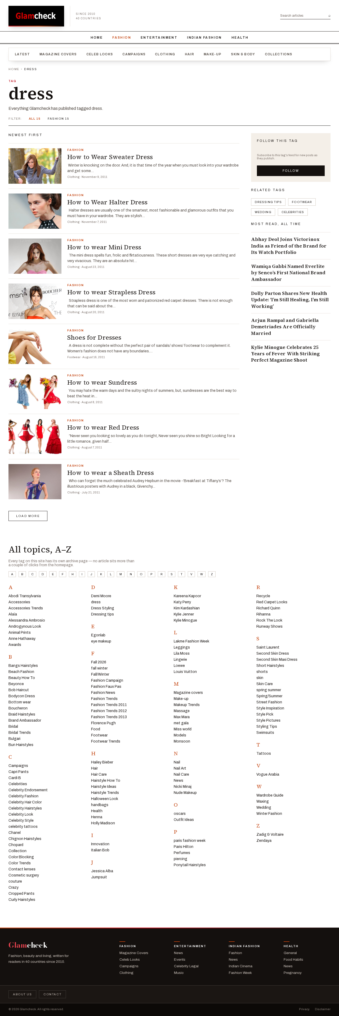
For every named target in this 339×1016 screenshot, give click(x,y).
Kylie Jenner (184, 614)
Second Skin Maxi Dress (276, 660)
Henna (96, 817)
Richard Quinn (268, 608)
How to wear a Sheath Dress (110, 472)
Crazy (13, 887)
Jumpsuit (99, 877)
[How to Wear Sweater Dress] (34, 165)
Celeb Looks (99, 54)
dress (96, 602)
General (290, 953)
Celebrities (293, 212)
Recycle (263, 596)
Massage (182, 711)
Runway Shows (269, 626)
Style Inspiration (270, 708)
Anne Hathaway (21, 639)
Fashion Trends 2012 (109, 711)
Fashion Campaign (107, 680)
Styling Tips (266, 727)
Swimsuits (265, 733)
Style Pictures (268, 720)
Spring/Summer (269, 696)
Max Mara (182, 717)
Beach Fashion (21, 672)
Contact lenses (21, 869)
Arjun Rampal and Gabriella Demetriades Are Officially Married (285, 326)
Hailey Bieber (102, 762)
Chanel (14, 833)
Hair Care (99, 774)
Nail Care (181, 774)
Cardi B (14, 778)
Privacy (304, 1009)
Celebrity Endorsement (28, 790)
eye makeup (101, 641)
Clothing (165, 54)
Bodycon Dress (21, 696)
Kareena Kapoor (187, 596)
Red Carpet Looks (271, 602)
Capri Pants (18, 772)
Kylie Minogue (185, 620)
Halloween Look (104, 799)
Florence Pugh (103, 723)
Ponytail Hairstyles (190, 865)
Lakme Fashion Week (191, 641)
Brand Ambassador (24, 720)
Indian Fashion (204, 37)
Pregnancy (293, 973)
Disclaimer (323, 1009)
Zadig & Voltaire (270, 835)
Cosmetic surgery (23, 875)
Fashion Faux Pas (106, 687)
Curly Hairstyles (21, 900)
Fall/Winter (100, 674)
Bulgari (14, 739)
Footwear (302, 202)
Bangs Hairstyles (23, 666)
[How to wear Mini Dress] (34, 256)
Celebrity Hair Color (25, 802)
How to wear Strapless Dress (111, 292)
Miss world (182, 729)
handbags (99, 805)
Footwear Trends (105, 741)
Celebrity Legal (186, 966)
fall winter (99, 668)
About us (22, 994)
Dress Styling (102, 608)
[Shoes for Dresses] (34, 346)
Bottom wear (19, 702)
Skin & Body (243, 54)
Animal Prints (19, 633)
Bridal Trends (19, 733)
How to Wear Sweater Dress (110, 156)
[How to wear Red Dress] (34, 436)
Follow (291, 171)
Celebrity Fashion (23, 796)
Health (239, 37)
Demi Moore (101, 596)
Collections (278, 54)
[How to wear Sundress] (34, 391)
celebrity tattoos (23, 827)
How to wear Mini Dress (104, 247)
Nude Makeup (185, 793)
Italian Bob (100, 850)
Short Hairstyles (270, 666)
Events (179, 959)
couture (15, 881)
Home (97, 37)
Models (180, 735)
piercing (180, 859)
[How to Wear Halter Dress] (34, 211)
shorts (262, 672)
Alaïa (12, 614)
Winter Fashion (269, 814)
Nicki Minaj (182, 787)
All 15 (35, 118)
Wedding (263, 212)
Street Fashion (269, 702)
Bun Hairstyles (20, 745)
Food (95, 729)
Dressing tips (268, 202)
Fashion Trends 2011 (109, 705)
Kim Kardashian (187, 608)
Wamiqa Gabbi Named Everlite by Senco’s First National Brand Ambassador (288, 272)
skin (259, 678)
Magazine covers (188, 693)
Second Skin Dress (272, 653)
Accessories (19, 602)
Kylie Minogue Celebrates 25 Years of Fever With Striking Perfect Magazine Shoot (285, 353)
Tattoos (263, 754)
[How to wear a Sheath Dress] (34, 481)
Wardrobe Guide (269, 795)
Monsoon (182, 741)
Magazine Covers (58, 54)
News (178, 781)
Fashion (121, 37)
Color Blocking (21, 857)
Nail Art (180, 768)
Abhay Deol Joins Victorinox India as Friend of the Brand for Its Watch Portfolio (289, 245)
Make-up (212, 54)
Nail (177, 762)
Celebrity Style (21, 820)
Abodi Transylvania (24, 596)
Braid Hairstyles (21, 714)
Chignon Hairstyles (24, 839)
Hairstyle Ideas (103, 787)
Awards (14, 645)
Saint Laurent (267, 647)
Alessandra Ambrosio (26, 620)
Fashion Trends (104, 699)
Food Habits (293, 959)
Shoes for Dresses (94, 337)
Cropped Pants (21, 894)
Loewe (179, 666)
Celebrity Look (20, 814)
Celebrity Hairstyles (25, 808)
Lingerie (180, 660)
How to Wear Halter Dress (107, 202)
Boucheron (18, 708)
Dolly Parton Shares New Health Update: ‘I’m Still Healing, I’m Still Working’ (290, 299)
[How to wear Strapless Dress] (34, 301)
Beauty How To (21, 678)
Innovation (100, 844)
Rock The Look (269, 620)
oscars (180, 814)
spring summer (268, 690)
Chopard (15, 845)
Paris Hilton (183, 847)
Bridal (13, 727)
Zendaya (263, 841)
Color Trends (19, 863)
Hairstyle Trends (105, 793)
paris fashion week (190, 841)
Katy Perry (182, 602)
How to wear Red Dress (103, 427)
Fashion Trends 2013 (109, 717)
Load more (28, 516)
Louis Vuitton (185, 672)
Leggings (182, 647)
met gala (181, 723)
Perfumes (182, 853)
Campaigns (133, 54)
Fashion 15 (58, 118)
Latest (22, 54)
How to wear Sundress (102, 382)
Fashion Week (240, 973)
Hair (189, 54)
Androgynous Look (24, 626)
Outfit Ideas (184, 820)
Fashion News (103, 693)
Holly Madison (103, 823)
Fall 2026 (98, 662)
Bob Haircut (18, 690)
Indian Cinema (240, 966)
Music (179, 973)
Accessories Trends (25, 608)
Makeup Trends (187, 705)
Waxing (262, 801)
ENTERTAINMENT (159, 37)
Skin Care (264, 684)
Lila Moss (182, 653)
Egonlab (98, 635)
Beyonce (16, 684)
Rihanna (263, 614)
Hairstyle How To (105, 781)
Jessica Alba (102, 871)
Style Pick (264, 714)
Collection (17, 851)
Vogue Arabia (267, 774)
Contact (52, 994)
